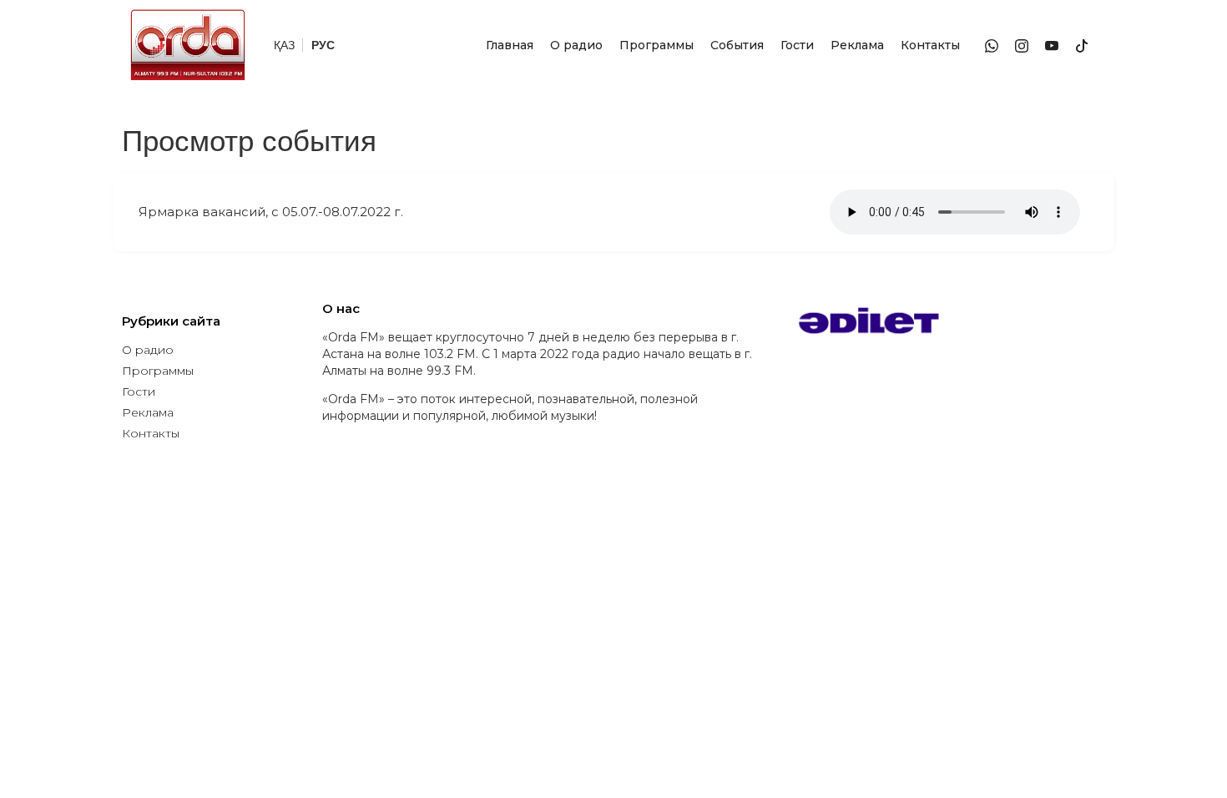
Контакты (930, 45)
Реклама (857, 45)
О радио (576, 45)
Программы (656, 45)
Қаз (284, 45)
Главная (509, 45)
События (737, 45)
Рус (323, 45)
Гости (797, 45)
